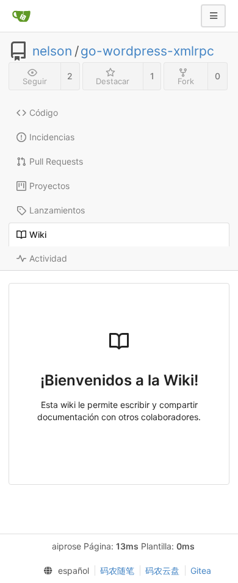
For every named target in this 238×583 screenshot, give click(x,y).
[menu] (63, 571)
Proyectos (49, 186)
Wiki (37, 234)
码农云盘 (162, 570)
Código (43, 112)
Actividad (48, 258)
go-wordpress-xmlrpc (147, 51)
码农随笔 (117, 570)
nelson (52, 51)
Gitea (200, 570)
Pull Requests (56, 161)
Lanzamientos (57, 210)
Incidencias (51, 137)
